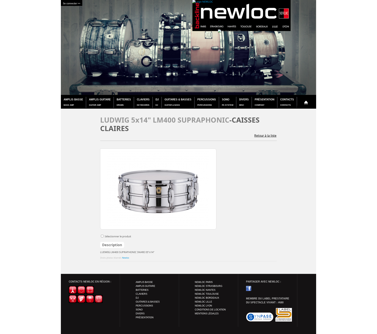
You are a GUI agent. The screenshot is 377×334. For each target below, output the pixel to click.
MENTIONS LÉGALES (207, 313)
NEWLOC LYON (203, 305)
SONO (227, 102)
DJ (157, 102)
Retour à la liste (265, 136)
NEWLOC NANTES (205, 290)
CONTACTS (287, 102)
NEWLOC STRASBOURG (208, 286)
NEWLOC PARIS (204, 282)
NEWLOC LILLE (203, 301)
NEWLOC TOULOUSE (207, 294)
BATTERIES (124, 102)
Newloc (125, 257)
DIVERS (244, 102)
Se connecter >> (71, 3)
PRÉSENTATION (264, 102)
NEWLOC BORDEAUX (207, 297)
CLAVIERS (143, 102)
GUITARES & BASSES (178, 102)
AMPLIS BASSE (73, 102)
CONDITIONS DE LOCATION (210, 309)
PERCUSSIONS (206, 102)
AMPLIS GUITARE (100, 102)
